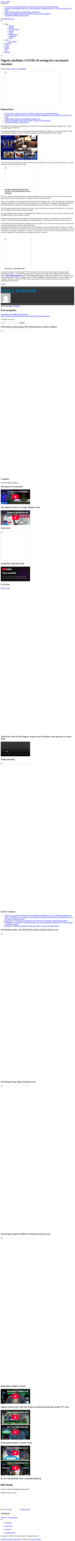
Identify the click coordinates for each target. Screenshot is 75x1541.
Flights (7, 48)
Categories (4, 483)
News (6, 24)
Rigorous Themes (35, 1539)
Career (7, 45)
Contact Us (8, 1529)
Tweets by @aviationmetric (9, 1517)
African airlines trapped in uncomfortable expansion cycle (22, 12)
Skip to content (5, 1)
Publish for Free (25, 1509)
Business (11, 27)
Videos (11, 38)
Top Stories (16, 306)
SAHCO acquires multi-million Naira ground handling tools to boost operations (25, 316)
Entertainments (13, 34)
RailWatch (8, 926)
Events (7, 47)
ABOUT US (9, 1526)
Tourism (11, 31)
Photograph (12, 36)
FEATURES (13, 41)
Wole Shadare (22, 69)
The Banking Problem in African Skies (17, 15)
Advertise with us (10, 1532)
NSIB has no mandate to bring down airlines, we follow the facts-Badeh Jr (28, 14)
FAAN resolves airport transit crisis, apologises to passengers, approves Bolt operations (31, 7)
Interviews (8, 43)
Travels (11, 33)
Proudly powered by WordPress (10, 1539)
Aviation (11, 26)
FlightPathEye (9, 922)
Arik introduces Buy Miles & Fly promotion (14, 314)
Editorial (7, 52)
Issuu (10, 1509)
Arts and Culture (14, 29)
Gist (6, 50)
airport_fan (8, 920)
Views (7, 40)
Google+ (3, 284)
